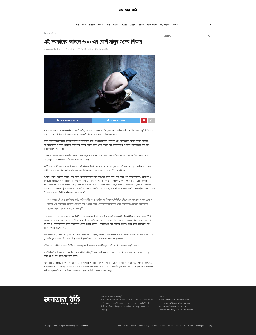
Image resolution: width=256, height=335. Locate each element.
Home (46, 33)
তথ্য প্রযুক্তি (165, 24)
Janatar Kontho (53, 48)
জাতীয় (84, 24)
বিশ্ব (108, 24)
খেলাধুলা (132, 24)
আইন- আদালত (55, 33)
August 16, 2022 (73, 48)
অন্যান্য (175, 24)
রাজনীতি (92, 24)
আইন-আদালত (152, 24)
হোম (77, 24)
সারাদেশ (115, 24)
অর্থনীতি (100, 24)
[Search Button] (209, 36)
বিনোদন (124, 24)
